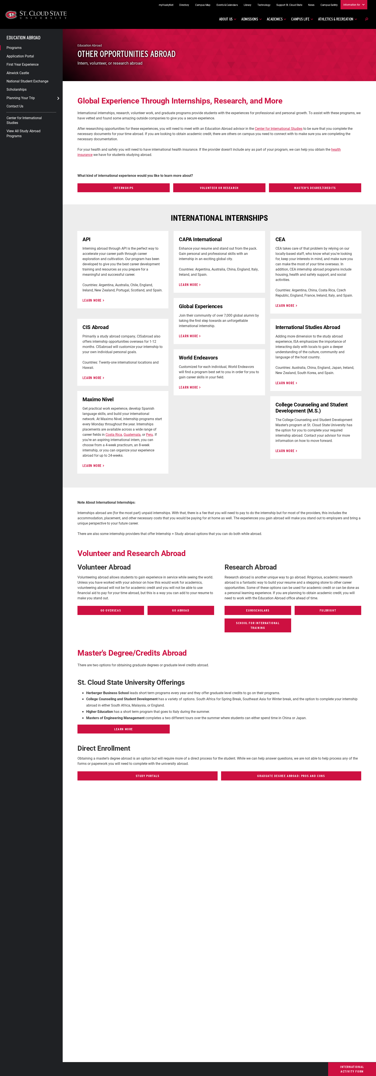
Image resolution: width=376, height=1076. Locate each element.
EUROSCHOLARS (257, 610)
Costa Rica (114, 434)
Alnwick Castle (18, 72)
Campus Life (300, 19)
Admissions (249, 19)
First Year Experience (23, 64)
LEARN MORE (92, 300)
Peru (149, 434)
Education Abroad (23, 37)
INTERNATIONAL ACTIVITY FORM (352, 1069)
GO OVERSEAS (111, 610)
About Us (226, 19)
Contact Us (15, 106)
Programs (14, 47)
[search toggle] (366, 19)
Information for (351, 4)
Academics (275, 19)
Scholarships (17, 89)
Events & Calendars (227, 5)
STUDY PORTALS (147, 776)
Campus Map (202, 5)
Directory (184, 5)
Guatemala (132, 434)
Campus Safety (329, 5)
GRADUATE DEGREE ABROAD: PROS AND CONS (291, 776)
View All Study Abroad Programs (23, 133)
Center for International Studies (24, 120)
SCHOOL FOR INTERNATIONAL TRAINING (257, 625)
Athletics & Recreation (335, 19)
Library (247, 5)
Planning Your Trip (21, 97)
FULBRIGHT (328, 610)
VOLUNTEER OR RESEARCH (219, 188)
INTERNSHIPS (124, 188)
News (311, 5)
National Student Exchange (27, 81)
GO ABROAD (180, 610)
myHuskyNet (166, 5)
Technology (263, 5)
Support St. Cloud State (289, 5)
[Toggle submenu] (58, 98)
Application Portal (20, 55)
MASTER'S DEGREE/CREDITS (315, 188)
